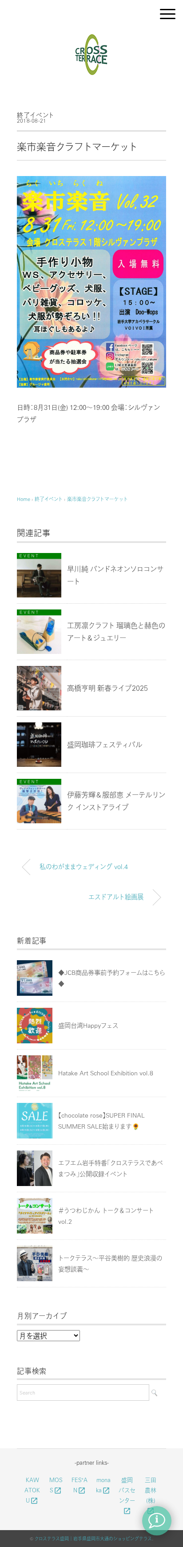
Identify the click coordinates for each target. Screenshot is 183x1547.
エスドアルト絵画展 (115, 897)
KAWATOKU (32, 1490)
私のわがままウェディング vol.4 (84, 866)
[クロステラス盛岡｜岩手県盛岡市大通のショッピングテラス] (91, 37)
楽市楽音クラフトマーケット (97, 499)
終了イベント (35, 115)
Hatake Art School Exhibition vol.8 (105, 1073)
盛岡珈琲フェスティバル (105, 744)
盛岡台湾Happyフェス (88, 1025)
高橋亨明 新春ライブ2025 (107, 688)
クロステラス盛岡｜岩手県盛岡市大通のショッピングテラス (93, 1538)
